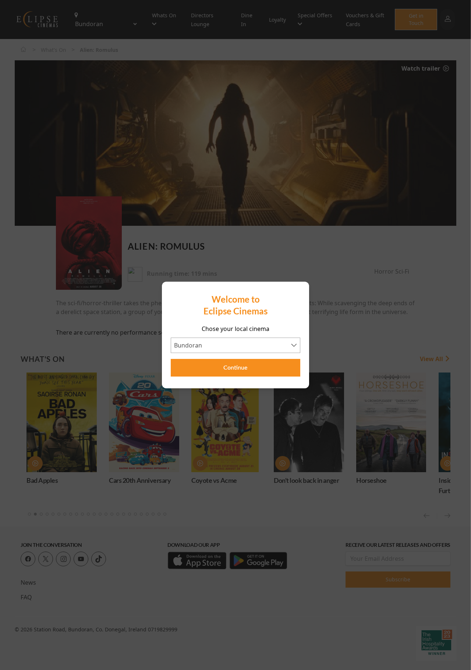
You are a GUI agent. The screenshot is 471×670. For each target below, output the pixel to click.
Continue (235, 368)
